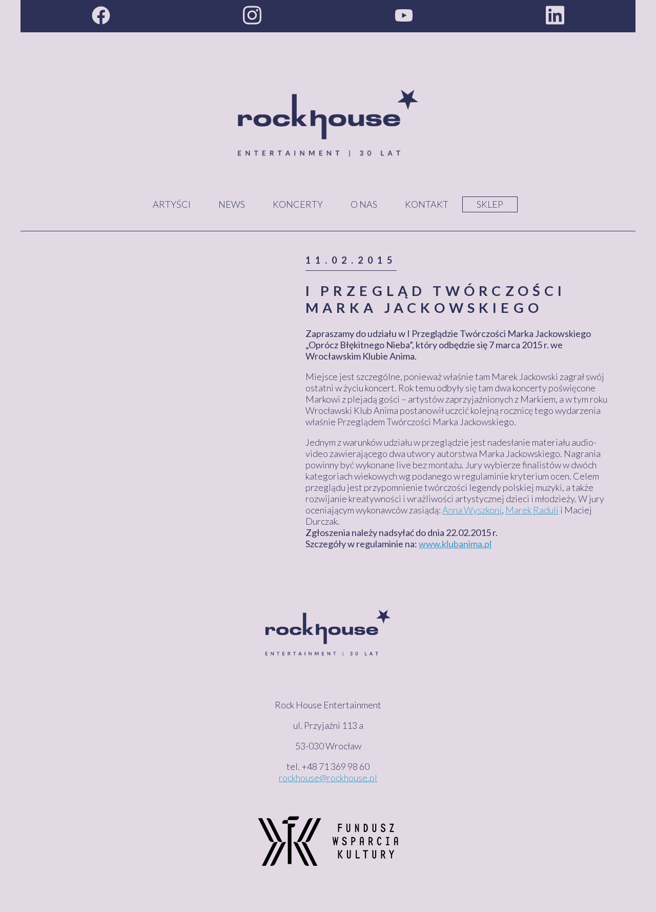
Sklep (490, 204)
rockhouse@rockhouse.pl (328, 777)
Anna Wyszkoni (472, 510)
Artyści (172, 204)
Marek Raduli (532, 510)
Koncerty (298, 204)
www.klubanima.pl (455, 543)
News (231, 204)
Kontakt (426, 204)
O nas (364, 204)
